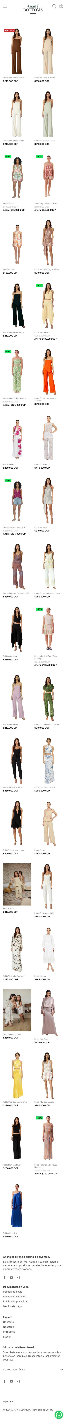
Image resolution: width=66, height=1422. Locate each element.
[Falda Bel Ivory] (48, 500)
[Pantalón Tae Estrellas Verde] (48, 698)
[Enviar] (61, 1369)
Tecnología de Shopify (42, 1410)
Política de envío (12, 1291)
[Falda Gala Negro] (17, 629)
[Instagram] (18, 1277)
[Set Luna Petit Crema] (17, 1010)
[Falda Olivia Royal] (17, 1206)
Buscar (7, 1336)
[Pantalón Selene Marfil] (48, 886)
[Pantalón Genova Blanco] (17, 114)
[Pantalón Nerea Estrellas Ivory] (48, 566)
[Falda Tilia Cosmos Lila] (48, 1075)
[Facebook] (4, 1277)
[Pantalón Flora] (17, 437)
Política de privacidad (15, 1301)
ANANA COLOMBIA (20, 1410)
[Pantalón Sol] (48, 823)
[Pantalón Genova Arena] (48, 51)
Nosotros (8, 1326)
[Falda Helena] (48, 949)
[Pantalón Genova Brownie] (17, 51)
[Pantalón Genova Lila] (17, 698)
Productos (9, 1331)
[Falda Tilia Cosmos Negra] (17, 823)
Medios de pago (12, 1306)
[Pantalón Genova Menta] (48, 114)
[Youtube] (11, 1277)
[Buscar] (54, 6)
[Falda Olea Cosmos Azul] (48, 760)
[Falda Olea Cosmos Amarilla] (17, 1075)
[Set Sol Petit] (17, 884)
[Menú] (5, 6)
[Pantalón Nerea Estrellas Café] (17, 566)
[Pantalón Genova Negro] (17, 306)
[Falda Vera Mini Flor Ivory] (17, 949)
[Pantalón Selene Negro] (17, 760)
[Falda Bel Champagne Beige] (48, 243)
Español (7, 1401)
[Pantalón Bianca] (48, 437)
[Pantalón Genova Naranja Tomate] (48, 371)
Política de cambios (14, 1296)
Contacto (8, 1321)
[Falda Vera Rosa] (48, 1012)
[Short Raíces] (17, 243)
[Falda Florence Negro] (17, 1138)
